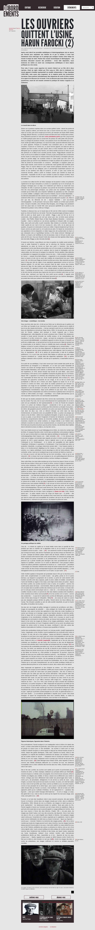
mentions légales (43, 927)
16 (45, 550)
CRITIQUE (28, 7)
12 (51, 403)
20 (49, 640)
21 (70, 644)
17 (65, 571)
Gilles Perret (80, 408)
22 (35, 760)
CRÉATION (57, 7)
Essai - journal (60, 902)
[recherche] (11, 28)
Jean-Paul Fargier (27, 917)
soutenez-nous (34, 897)
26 (52, 839)
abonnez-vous (61, 897)
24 (38, 796)
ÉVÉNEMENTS (71, 7)
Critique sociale (45, 902)
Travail (70, 902)
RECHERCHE (42, 7)
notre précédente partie (52, 136)
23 (72, 772)
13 (58, 436)
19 (51, 598)
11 (68, 378)
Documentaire (53, 902)
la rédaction (53, 927)
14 (29, 456)
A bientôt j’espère (42, 640)
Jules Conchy (63, 918)
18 (47, 594)
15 (44, 483)
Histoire (67, 902)
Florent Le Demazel (46, 918)
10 (65, 356)
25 (64, 821)
